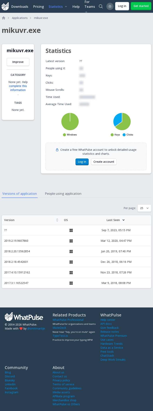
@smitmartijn (36, 328)
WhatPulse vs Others (66, 404)
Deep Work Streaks (113, 359)
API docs (106, 324)
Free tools (107, 351)
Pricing (38, 6)
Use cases (107, 340)
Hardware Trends (111, 343)
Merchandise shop (64, 400)
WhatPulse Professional (68, 320)
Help (76, 6)
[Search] (100, 6)
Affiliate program (64, 396)
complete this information (18, 88)
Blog (8, 372)
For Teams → (89, 6)
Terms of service (63, 384)
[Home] (4, 18)
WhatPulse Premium (113, 336)
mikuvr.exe (41, 18)
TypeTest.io (60, 336)
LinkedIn (10, 384)
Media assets (61, 392)
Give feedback (109, 328)
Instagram (11, 392)
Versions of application (19, 193)
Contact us (60, 376)
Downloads (19, 6)
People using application (63, 193)
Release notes (109, 332)
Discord (10, 376)
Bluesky (10, 380)
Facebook (11, 388)
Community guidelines (67, 388)
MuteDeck (59, 328)
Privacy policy (61, 380)
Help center (107, 320)
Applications (20, 18)
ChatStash (107, 355)
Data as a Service (111, 347)
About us (58, 372)
